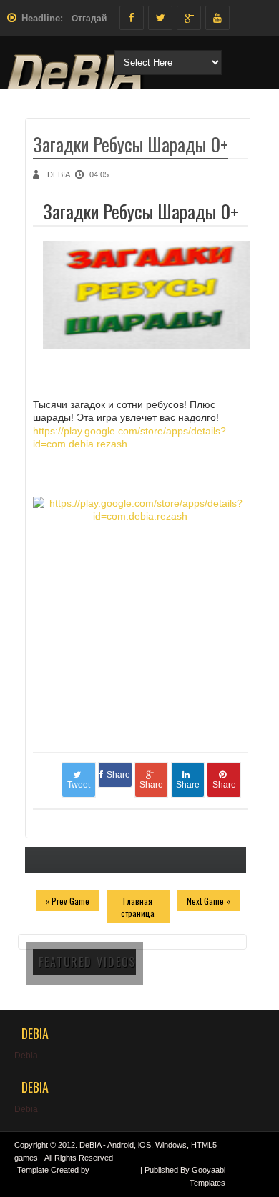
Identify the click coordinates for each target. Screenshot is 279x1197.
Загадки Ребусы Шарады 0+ (130, 144)
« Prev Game (67, 901)
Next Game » (208, 901)
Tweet (78, 785)
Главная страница (138, 907)
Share (118, 775)
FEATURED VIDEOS (87, 961)
